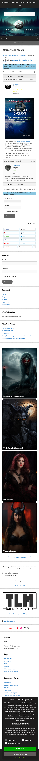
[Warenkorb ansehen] (37, 38)
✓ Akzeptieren (20, 748)
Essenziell (11, 740)
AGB (5, 664)
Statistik (28, 740)
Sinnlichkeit (5, 333)
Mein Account (6, 304)
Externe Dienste (14, 743)
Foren (9, 55)
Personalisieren (20, 757)
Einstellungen (30, 718)
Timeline (4, 299)
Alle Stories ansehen (19, 558)
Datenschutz (14, 2)
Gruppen (4, 297)
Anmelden (9, 216)
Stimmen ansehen (19, 585)
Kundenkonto (8, 658)
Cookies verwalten (9, 621)
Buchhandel (7, 690)
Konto (29, 2)
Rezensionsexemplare (11, 693)
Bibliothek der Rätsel (18, 55)
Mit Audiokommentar (11, 573)
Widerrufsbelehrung (10, 669)
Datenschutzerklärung (11, 685)
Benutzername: (9, 199)
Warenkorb (7, 661)
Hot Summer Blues (8, 328)
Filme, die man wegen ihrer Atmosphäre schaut (16, 336)
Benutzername (6, 260)
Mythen (30, 60)
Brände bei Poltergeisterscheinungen (13, 338)
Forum (4, 294)
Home (5, 55)
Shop (34, 2)
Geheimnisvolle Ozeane (23, 141)
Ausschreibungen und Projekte (19, 614)
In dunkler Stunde (7, 331)
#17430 (32, 161)
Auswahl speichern (20, 754)
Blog (20, 5)
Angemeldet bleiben (12, 211)
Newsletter (5, 302)
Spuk (4, 62)
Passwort (5, 268)
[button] (11, 229)
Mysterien (24, 60)
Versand (6, 666)
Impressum (5, 2)
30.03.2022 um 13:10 (17, 66)
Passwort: (7, 205)
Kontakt (23, 2)
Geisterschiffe (16, 60)
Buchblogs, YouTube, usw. (12, 695)
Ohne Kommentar (10, 575)
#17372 (32, 80)
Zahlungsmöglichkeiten (11, 671)
